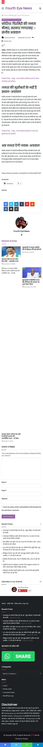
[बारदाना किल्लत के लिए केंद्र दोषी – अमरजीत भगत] (11, 251)
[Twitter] (11, 204)
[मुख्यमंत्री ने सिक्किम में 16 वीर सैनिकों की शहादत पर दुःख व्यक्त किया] (31, 272)
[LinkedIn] (16, 204)
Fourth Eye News (10, 37)
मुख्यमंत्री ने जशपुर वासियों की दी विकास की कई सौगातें (31, 248)
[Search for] (40, 9)
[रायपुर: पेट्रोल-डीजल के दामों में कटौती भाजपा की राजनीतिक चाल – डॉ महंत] (11, 349)
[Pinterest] (27, 204)
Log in (5, 685)
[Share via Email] (11, 209)
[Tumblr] (22, 204)
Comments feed (8, 692)
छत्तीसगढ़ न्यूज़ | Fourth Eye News (19, 15)
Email (4, 490)
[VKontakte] (6, 209)
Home (5, 15)
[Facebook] (6, 204)
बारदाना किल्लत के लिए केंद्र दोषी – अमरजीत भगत (10, 260)
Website (4, 499)
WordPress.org (8, 696)
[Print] (16, 209)
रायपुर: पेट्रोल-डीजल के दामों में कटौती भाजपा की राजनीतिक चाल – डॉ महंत (11, 436)
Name (4, 482)
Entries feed (7, 689)
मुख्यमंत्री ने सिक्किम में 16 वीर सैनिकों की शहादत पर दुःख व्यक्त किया (30, 282)
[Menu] (3, 9)
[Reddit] (32, 204)
